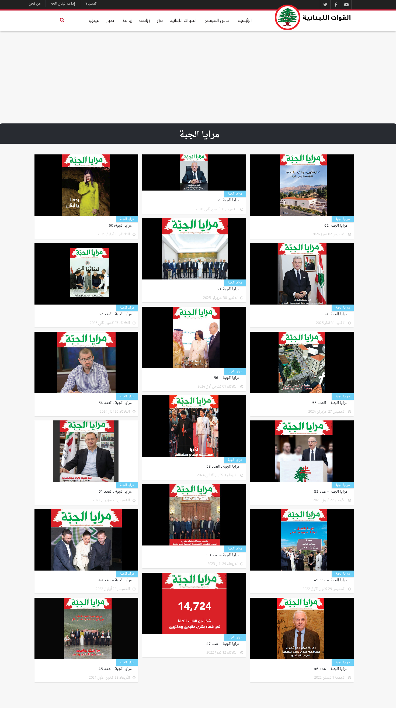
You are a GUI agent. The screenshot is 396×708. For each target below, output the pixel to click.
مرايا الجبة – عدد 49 (330, 580)
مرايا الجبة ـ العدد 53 (222, 466)
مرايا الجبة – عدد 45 (115, 669)
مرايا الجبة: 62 (335, 225)
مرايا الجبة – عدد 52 (330, 491)
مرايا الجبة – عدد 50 (222, 555)
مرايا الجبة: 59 (228, 289)
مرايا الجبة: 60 (120, 225)
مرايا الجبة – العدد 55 (329, 403)
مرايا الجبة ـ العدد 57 (115, 314)
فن (160, 20)
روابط (127, 20)
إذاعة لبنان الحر (63, 3)
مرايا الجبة (342, 219)
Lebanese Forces (313, 17)
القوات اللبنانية (183, 20)
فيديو (94, 20)
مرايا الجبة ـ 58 (335, 314)
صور (110, 20)
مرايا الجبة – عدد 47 (222, 644)
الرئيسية (245, 20)
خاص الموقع (217, 20)
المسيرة (91, 3)
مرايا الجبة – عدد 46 (330, 669)
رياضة (144, 20)
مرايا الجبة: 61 (228, 200)
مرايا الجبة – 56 (226, 378)
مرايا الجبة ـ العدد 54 (115, 403)
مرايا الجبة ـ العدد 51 (115, 491)
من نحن (35, 3)
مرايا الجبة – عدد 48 (115, 580)
